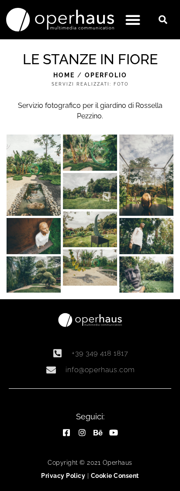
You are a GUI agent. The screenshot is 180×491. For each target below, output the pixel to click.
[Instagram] (82, 432)
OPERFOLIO (106, 75)
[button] (133, 19)
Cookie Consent (115, 475)
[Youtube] (113, 432)
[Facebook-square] (66, 432)
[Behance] (98, 432)
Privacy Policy (63, 475)
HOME (64, 75)
